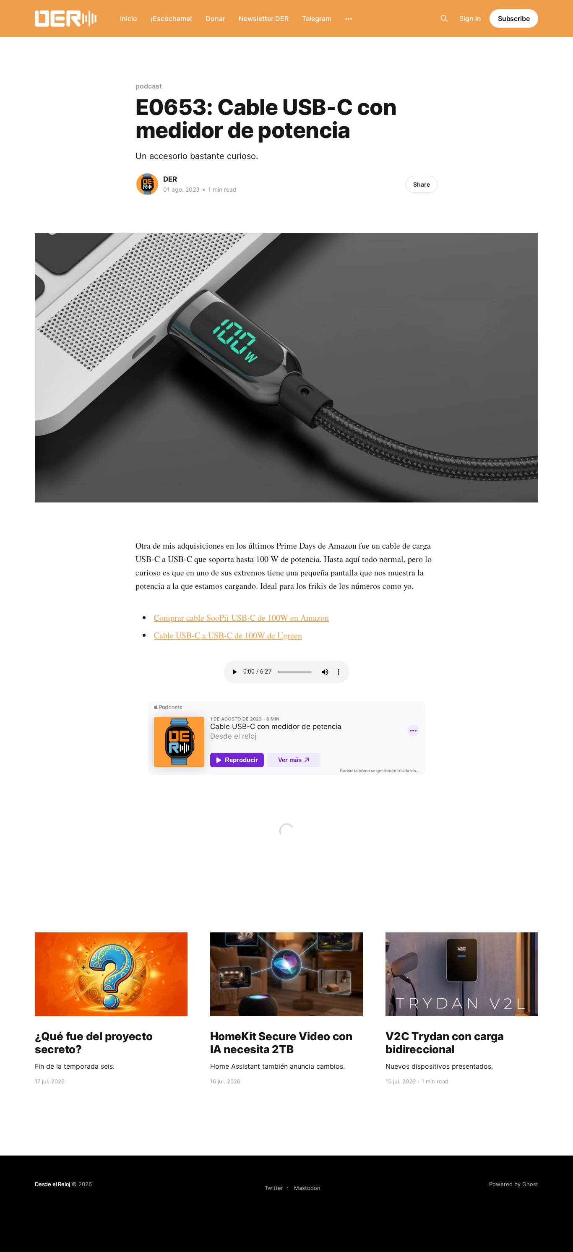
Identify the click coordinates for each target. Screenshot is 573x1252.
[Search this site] (444, 18)
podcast (148, 86)
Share (421, 184)
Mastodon (307, 1187)
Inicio (128, 18)
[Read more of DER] (147, 184)
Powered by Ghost (513, 1184)
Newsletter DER (264, 18)
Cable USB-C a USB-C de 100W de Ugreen (228, 635)
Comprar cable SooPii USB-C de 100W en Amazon (241, 617)
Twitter (274, 1187)
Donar (215, 18)
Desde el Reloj (52, 1184)
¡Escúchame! (171, 18)
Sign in (470, 18)
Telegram (316, 18)
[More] (348, 19)
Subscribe (514, 18)
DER (170, 179)
